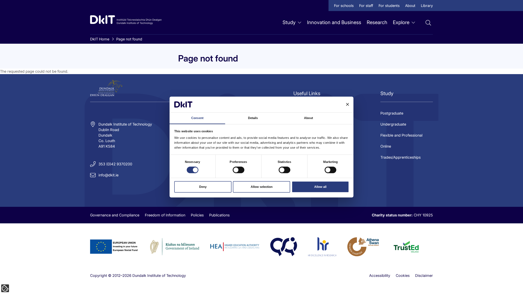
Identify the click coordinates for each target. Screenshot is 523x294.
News (167, 45)
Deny (203, 186)
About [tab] (308, 118)
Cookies (403, 275)
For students (389, 5)
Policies (197, 215)
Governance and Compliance (114, 215)
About (410, 5)
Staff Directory (232, 78)
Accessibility (379, 275)
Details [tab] (253, 118)
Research (377, 22)
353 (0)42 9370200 (115, 164)
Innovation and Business (334, 22)
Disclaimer (424, 275)
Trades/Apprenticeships (400, 157)
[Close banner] (347, 104)
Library (427, 5)
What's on (228, 45)
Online (385, 146)
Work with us (173, 78)
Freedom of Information (165, 215)
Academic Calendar (294, 62)
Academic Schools (178, 62)
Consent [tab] (197, 118)
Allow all (320, 186)
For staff (366, 5)
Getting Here (288, 45)
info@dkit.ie (108, 175)
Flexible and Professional (401, 135)
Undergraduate (393, 124)
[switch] (238, 170)
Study (289, 22)
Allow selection (262, 186)
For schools (344, 5)
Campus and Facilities (238, 62)
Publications (219, 215)
